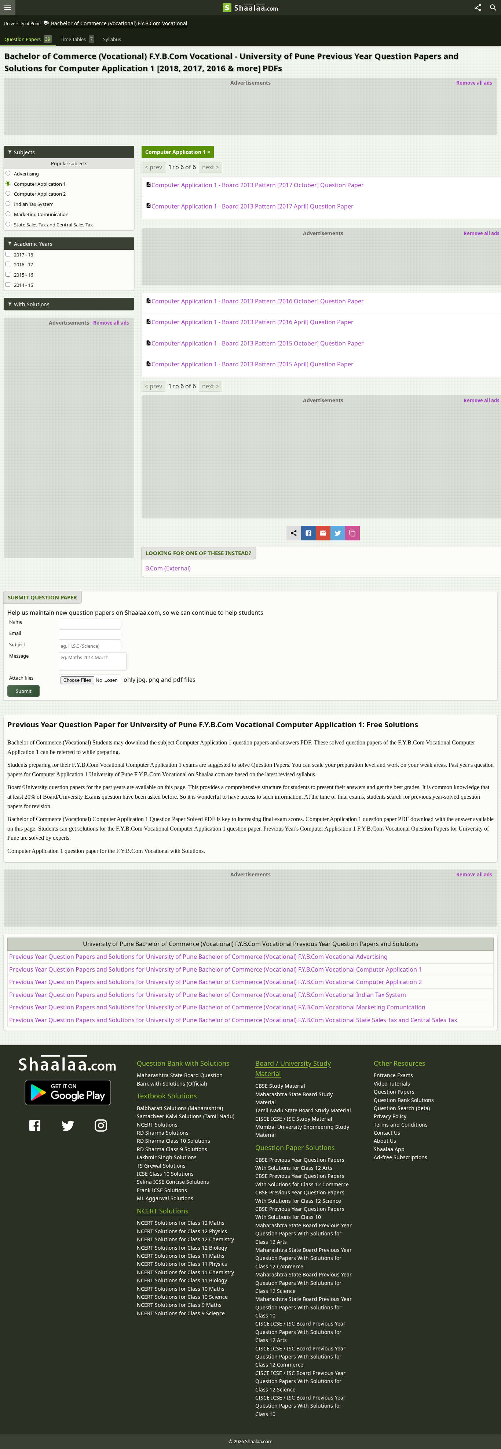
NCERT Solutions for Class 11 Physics (182, 1263)
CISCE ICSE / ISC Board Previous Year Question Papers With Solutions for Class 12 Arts (300, 1331)
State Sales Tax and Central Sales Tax (52, 224)
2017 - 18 (22, 254)
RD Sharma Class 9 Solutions (172, 1149)
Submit (24, 691)
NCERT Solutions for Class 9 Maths (179, 1304)
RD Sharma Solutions (163, 1132)
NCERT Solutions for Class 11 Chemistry (185, 1272)
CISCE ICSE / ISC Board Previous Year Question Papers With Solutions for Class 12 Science (300, 1381)
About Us (385, 1140)
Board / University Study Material (293, 1068)
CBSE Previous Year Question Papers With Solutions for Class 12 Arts (299, 1163)
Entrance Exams (393, 1075)
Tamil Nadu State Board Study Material (303, 1110)
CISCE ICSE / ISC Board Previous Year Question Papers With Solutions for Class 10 (300, 1405)
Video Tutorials (392, 1083)
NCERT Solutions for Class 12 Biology (182, 1247)
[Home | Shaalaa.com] (227, 7)
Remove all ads (474, 83)
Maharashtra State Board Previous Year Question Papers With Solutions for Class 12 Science (303, 1282)
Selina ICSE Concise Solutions (173, 1181)
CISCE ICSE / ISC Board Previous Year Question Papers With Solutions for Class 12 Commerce (300, 1356)
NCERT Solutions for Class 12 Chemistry (185, 1239)
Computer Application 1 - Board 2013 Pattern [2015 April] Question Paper (252, 364)
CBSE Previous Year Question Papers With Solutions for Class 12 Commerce (302, 1179)
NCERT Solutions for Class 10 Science (182, 1296)
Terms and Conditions (401, 1124)
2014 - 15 (22, 285)
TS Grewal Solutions (161, 1165)
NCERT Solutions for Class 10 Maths (180, 1288)
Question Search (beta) (402, 1108)
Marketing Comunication (40, 214)
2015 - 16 (22, 274)
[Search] (493, 7)
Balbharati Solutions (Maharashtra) (180, 1108)
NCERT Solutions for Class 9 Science (181, 1313)
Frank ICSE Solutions (162, 1190)
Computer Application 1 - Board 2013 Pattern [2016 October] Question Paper (257, 301)
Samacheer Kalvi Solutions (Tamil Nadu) (185, 1116)
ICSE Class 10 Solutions (165, 1173)
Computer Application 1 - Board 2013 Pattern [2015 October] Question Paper (257, 343)
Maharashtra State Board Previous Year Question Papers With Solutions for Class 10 (303, 1307)
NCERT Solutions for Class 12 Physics (182, 1231)
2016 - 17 (22, 264)
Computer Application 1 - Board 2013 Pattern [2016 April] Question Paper (252, 322)
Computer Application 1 (39, 184)
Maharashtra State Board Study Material (294, 1098)
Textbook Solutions (167, 1095)
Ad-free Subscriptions (400, 1157)
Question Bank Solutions (404, 1100)
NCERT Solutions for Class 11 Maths (180, 1255)
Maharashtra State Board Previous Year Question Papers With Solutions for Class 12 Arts (303, 1233)
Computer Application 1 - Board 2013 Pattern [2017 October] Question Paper (257, 185)
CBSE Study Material (280, 1085)
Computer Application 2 (39, 194)
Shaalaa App (389, 1149)
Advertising (25, 173)
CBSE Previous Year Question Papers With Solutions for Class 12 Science (299, 1196)
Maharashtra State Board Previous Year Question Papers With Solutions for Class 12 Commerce (303, 1258)
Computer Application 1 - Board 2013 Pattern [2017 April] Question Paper (252, 206)
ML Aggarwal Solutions (165, 1198)
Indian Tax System (33, 204)
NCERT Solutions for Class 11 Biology (182, 1280)
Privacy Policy (390, 1116)
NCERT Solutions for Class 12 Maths (180, 1222)
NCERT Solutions (157, 1124)
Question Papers (394, 1091)
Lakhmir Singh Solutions (167, 1157)
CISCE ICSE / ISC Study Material (293, 1118)
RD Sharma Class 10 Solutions (173, 1140)
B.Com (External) (168, 568)
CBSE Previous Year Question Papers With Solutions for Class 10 (299, 1212)
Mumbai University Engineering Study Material (302, 1130)
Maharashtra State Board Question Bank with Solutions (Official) (180, 1079)
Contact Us (387, 1132)
